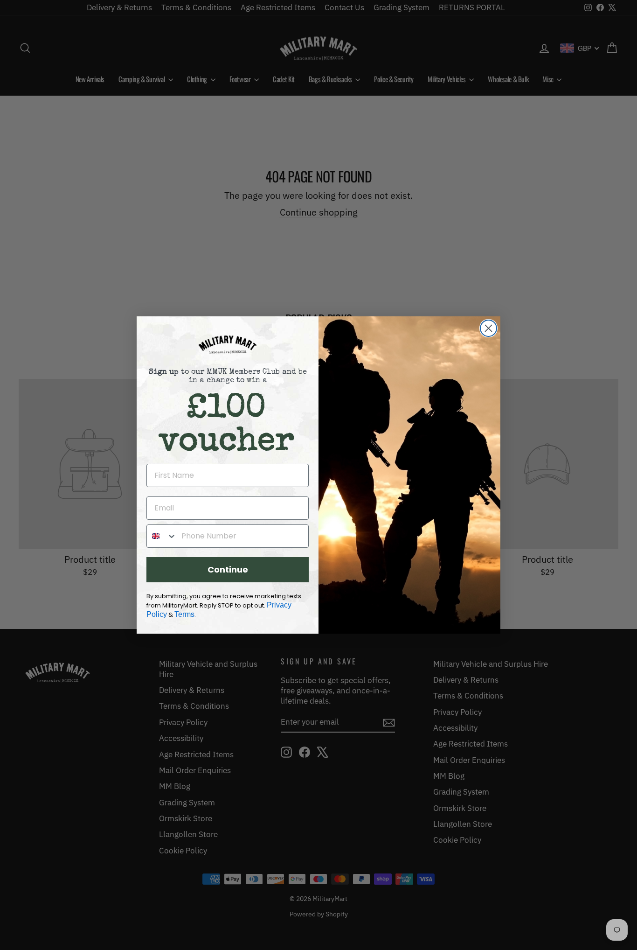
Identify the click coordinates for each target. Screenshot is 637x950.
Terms (184, 614)
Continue (228, 569)
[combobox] (162, 536)
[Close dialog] (488, 328)
